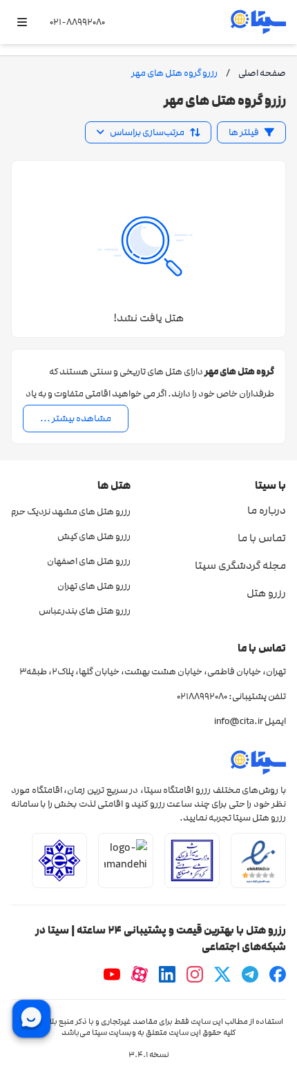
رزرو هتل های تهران (94, 586)
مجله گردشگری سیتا (240, 565)
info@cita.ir (238, 721)
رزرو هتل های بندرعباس (85, 611)
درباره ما (266, 510)
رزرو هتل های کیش (94, 536)
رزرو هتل (266, 593)
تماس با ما (262, 537)
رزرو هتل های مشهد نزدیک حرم (71, 512)
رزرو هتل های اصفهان (89, 561)
